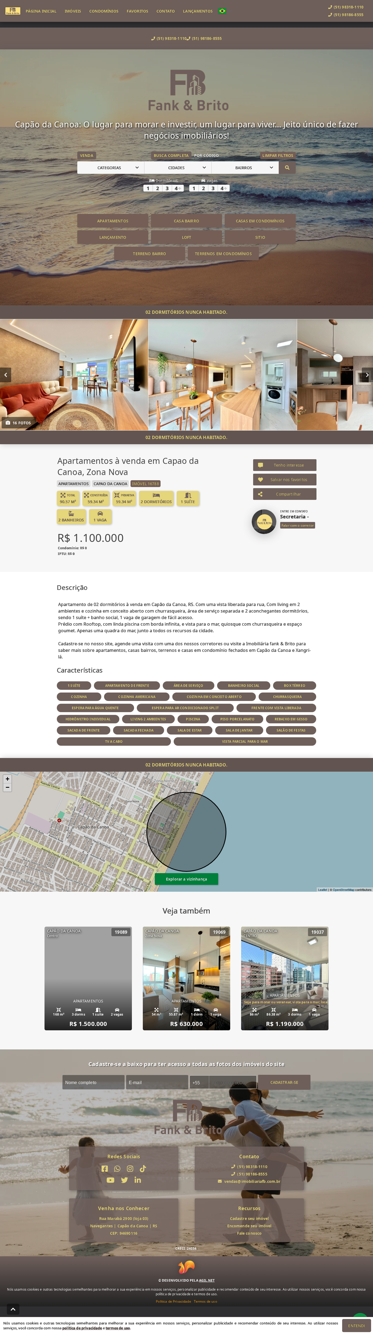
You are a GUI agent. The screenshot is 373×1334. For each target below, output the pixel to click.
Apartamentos (112, 220)
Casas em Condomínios (260, 220)
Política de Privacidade (173, 1301)
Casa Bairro (186, 220)
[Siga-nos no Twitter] (124, 1180)
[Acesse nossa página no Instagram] (130, 1168)
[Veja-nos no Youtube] (110, 1180)
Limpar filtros (277, 155)
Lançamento (112, 237)
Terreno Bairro (149, 253)
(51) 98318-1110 (172, 38)
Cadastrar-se (284, 1082)
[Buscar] (287, 167)
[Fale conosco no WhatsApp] (117, 1168)
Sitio (260, 237)
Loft (186, 237)
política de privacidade (82, 1328)
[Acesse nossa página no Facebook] (105, 1168)
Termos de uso (205, 1301)
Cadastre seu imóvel (249, 1218)
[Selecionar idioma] (225, 11)
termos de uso (118, 1328)
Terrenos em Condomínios (223, 253)
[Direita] (367, 375)
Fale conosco (249, 1233)
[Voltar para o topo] (13, 1309)
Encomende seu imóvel (249, 1225)
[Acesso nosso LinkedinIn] (138, 1180)
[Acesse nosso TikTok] (143, 1168)
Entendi (356, 1325)
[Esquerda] (5, 375)
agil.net (207, 1280)
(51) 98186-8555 (207, 38)
